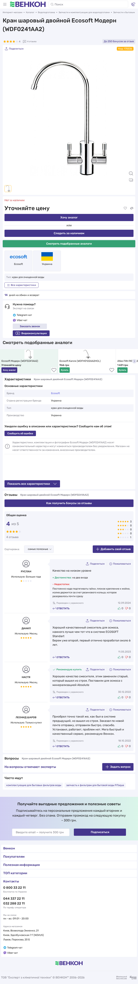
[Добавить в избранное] (125, 208)
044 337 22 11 (13, 899)
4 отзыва (31, 41)
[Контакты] (133, 4)
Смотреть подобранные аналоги (69, 243)
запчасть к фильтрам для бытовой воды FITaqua (95, 785)
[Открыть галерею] (131, 179)
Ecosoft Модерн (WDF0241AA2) (19, 361)
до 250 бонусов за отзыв (119, 41)
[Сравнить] (132, 208)
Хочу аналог (69, 217)
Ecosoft (18, 264)
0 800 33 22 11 (14, 888)
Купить (64, 370)
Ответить (63, 608)
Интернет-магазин (12, 12)
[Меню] (5, 4)
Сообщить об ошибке (20, 433)
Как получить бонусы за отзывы (69, 503)
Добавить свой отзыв (116, 549)
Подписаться (100, 832)
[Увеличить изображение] (131, 173)
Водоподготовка (46, 12)
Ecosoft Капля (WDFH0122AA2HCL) (80, 361)
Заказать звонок (30, 326)
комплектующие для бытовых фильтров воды (33, 785)
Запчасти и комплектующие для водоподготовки (84, 12)
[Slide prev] (9, 118)
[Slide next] (129, 118)
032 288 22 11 (14, 903)
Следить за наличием (69, 233)
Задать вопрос (120, 766)
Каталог (30, 12)
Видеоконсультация (34, 333)
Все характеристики (23, 285)
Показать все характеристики (28, 483)
